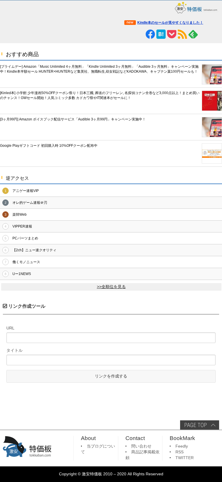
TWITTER (184, 458)
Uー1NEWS (21, 274)
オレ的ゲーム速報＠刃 (29, 203)
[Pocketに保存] (171, 34)
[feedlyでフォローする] (193, 34)
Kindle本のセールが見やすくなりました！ (170, 23)
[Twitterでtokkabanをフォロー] (129, 34)
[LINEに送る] (139, 34)
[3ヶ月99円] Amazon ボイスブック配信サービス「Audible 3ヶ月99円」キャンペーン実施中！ (73, 119)
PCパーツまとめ (25, 238)
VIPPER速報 (22, 226)
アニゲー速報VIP (25, 191)
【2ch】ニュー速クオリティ (34, 250)
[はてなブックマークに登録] (161, 34)
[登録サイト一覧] (203, 34)
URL (10, 328)
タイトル (14, 350)
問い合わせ (141, 446)
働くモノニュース (26, 262)
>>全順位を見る (111, 287)
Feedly (181, 446)
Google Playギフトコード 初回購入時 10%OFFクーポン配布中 (48, 146)
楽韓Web (19, 214)
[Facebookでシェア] (150, 34)
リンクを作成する (111, 376)
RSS (179, 452)
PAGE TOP (199, 425)
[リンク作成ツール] (214, 34)
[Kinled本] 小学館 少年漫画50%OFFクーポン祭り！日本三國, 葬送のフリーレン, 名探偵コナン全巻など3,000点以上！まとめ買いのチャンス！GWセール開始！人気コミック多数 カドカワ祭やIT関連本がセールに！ (99, 95)
